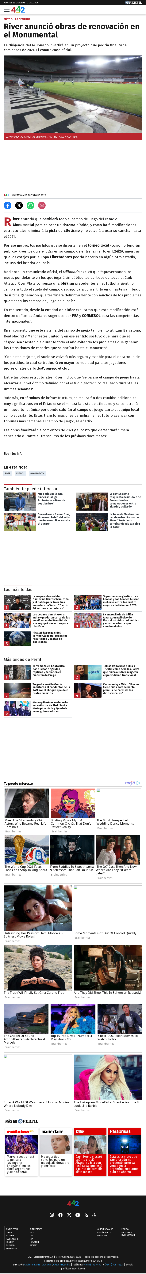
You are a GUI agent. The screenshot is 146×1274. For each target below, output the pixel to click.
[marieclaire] (56, 1132)
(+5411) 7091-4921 (92, 1264)
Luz (31, 1236)
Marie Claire (12, 1239)
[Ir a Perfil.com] (133, 3)
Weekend (10, 1245)
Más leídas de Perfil (22, 659)
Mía (31, 1239)
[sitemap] (94, 1215)
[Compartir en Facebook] (7, 205)
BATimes (33, 1245)
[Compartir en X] (19, 205)
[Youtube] (77, 1215)
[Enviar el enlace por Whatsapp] (30, 205)
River (7, 473)
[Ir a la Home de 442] (18, 11)
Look (32, 1232)
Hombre (10, 1242)
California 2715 (32, 1264)
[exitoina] (21, 1132)
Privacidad (102, 1236)
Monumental (37, 473)
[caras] (90, 1132)
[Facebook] (60, 1215)
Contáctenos (103, 1232)
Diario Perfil (12, 1229)
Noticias (10, 1236)
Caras (9, 1232)
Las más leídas (18, 589)
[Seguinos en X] (69, 1215)
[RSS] (86, 1215)
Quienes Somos (105, 1229)
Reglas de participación (128, 1233)
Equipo (125, 1229)
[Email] (42, 205)
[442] (73, 1203)
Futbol (20, 473)
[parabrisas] (124, 1132)
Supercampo (36, 1229)
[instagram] (52, 1215)
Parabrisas (11, 1249)
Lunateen (34, 1242)
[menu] (7, 9)
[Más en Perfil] (27, 1121)
